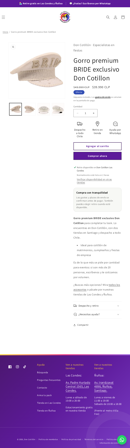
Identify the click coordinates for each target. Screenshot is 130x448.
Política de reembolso (48, 439)
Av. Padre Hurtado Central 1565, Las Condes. (78, 386)
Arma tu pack (44, 395)
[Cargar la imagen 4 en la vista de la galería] (58, 109)
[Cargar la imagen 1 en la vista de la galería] (15, 109)
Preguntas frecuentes (49, 380)
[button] (7, 17)
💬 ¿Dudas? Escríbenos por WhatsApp (90, 3)
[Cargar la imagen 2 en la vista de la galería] (30, 109)
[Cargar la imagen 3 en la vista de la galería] (44, 109)
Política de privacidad (71, 439)
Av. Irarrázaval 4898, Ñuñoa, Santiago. (104, 386)
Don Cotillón (29, 439)
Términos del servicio (93, 439)
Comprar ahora (97, 156)
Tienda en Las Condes (49, 402)
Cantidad (77, 106)
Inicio (5, 31)
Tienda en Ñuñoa (46, 410)
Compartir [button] (83, 324)
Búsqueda (42, 372)
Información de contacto (111, 443)
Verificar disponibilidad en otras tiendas (94, 181)
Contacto (42, 387)
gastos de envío (103, 97)
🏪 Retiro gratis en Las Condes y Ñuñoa (40, 3)
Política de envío (114, 439)
